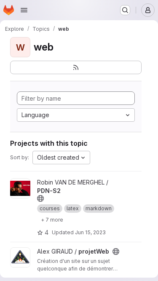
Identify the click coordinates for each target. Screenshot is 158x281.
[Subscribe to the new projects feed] (76, 67)
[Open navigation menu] (24, 10)
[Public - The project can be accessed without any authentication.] (40, 198)
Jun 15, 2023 (90, 232)
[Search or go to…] (125, 10)
